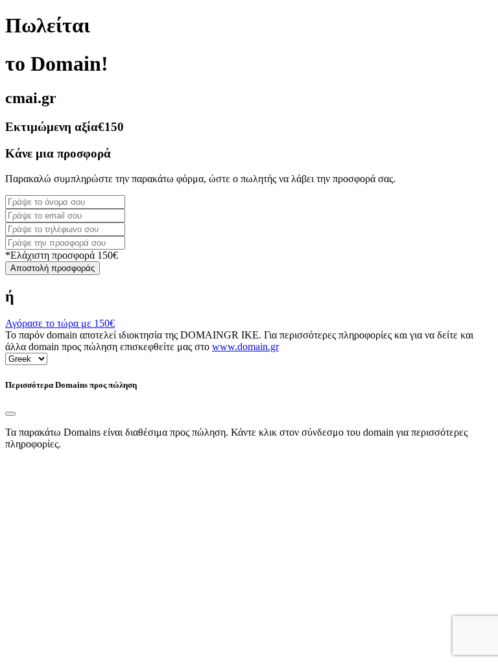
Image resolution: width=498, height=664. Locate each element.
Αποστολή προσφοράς (52, 268)
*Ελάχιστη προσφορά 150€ (61, 255)
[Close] (10, 414)
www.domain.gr (245, 346)
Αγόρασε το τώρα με (60, 323)
